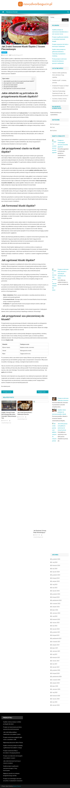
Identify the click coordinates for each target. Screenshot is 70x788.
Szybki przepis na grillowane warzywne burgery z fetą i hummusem (10, 768)
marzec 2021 (56, 660)
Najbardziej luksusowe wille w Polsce (13, 742)
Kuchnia (4, 52)
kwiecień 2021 (56, 657)
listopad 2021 (56, 635)
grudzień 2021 (56, 632)
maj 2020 (54, 692)
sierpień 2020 (56, 683)
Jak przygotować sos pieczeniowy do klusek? (14, 88)
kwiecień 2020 (56, 695)
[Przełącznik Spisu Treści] (32, 78)
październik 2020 (57, 676)
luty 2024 (54, 568)
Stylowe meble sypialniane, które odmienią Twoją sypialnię (59, 75)
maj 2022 (54, 616)
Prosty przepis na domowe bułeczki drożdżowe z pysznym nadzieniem (59, 61)
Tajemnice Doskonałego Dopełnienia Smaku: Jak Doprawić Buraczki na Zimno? (60, 93)
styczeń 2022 (56, 629)
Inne (53, 127)
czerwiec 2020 (56, 689)
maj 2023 (54, 584)
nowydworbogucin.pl (17, 55)
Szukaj (52, 17)
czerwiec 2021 (56, 651)
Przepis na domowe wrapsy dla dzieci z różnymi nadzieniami (43, 392)
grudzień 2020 (56, 670)
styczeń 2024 (56, 571)
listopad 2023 (56, 578)
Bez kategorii (55, 124)
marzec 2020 (56, 699)
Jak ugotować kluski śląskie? (10, 86)
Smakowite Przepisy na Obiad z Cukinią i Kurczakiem (60, 87)
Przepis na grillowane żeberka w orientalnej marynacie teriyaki (60, 39)
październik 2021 (57, 638)
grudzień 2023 (56, 575)
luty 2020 (54, 702)
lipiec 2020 (55, 686)
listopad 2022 (56, 597)
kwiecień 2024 (56, 565)
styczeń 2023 (56, 590)
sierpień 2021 (56, 645)
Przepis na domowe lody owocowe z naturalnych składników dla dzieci (63, 274)
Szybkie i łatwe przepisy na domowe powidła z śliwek (59, 412)
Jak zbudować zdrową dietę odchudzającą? (39, 531)
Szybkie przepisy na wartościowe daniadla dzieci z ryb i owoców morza (60, 32)
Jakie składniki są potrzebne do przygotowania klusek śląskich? (18, 81)
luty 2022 (54, 625)
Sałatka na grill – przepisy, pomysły (59, 81)
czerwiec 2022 (56, 613)
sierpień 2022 (56, 606)
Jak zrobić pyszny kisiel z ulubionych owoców (24, 413)
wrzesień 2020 (56, 679)
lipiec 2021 (55, 648)
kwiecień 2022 (56, 619)
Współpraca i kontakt (12, 12)
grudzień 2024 (56, 559)
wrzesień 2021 (56, 641)
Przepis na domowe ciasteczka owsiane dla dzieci (8, 392)
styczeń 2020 (56, 705)
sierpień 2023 (56, 581)
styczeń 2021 (56, 667)
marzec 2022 (56, 622)
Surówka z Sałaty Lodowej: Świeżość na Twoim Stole (59, 100)
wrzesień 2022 (56, 603)
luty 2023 (54, 587)
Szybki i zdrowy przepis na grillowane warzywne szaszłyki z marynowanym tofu (8, 415)
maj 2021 (54, 654)
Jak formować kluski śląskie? (10, 84)
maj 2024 (54, 562)
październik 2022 (57, 600)
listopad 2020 (56, 673)
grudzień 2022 (56, 594)
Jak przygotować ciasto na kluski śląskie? (13, 83)
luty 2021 (54, 664)
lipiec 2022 (55, 610)
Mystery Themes (17, 786)
